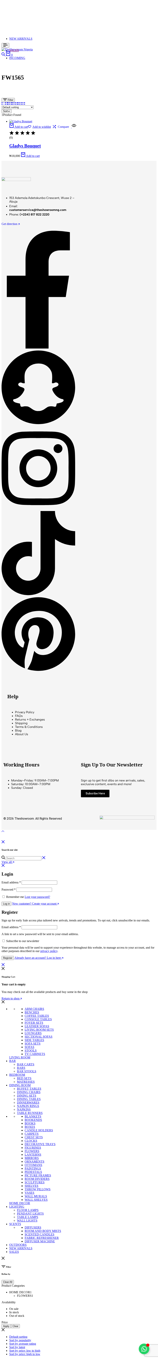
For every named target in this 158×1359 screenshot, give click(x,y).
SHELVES (31, 1185)
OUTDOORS (18, 1244)
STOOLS (31, 1050)
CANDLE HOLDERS (39, 1130)
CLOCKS (31, 1140)
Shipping (21, 723)
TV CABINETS (35, 1054)
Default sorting (18, 1336)
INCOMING (17, 58)
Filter (10, 100)
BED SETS (24, 1078)
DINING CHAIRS (28, 1092)
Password (9, 889)
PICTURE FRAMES (38, 1175)
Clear (15, 1326)
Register (7, 958)
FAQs (19, 716)
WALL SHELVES (36, 1199)
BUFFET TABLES (29, 1088)
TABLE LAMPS (27, 1217)
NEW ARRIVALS (20, 38)
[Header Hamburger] (5, 45)
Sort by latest (17, 1347)
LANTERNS (33, 1154)
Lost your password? (37, 896)
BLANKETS (33, 1116)
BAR (12, 1061)
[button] (18, 126)
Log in (6, 903)
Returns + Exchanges (30, 719)
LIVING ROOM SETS (39, 1029)
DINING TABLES (29, 1099)
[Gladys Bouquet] (20, 121)
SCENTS (15, 1224)
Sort (5, 111)
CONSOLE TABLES (38, 1019)
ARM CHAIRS (34, 1008)
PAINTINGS (33, 1168)
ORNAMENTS (34, 1161)
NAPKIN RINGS (28, 1106)
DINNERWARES (28, 1102)
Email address (11, 882)
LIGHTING (16, 1206)
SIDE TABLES (34, 1040)
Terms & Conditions (29, 727)
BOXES (30, 1126)
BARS (21, 1067)
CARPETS (32, 1133)
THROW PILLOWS (37, 1189)
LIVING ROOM (19, 1057)
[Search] (4, 54)
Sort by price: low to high (24, 1350)
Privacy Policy (24, 712)
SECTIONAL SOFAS (38, 1036)
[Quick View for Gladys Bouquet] (73, 126)
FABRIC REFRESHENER (42, 1237)
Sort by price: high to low (24, 1354)
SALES (14, 1251)
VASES (29, 1192)
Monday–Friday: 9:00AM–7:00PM (35, 780)
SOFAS (29, 1047)
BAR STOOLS (26, 1071)
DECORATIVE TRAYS (40, 1144)
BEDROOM (17, 1074)
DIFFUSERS (33, 1227)
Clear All (7, 1282)
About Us (21, 734)
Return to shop (11, 998)
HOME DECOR (19, 1203)
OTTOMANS (33, 1165)
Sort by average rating (22, 1343)
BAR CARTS (25, 1064)
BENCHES (32, 1012)
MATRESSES (26, 1081)
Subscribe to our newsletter (22, 941)
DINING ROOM (20, 1085)
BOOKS (30, 1123)
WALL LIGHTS (27, 1220)
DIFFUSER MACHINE (40, 1241)
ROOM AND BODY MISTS (43, 1231)
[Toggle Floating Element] (144, 1349)
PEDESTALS (33, 1172)
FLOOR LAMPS (28, 1210)
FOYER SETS (34, 1022)
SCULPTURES (35, 1182)
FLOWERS (32, 1151)
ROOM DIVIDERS (37, 1178)
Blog (18, 730)
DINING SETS (26, 1095)
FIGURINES (33, 1147)
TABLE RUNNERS (30, 1113)
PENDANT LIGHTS (30, 1213)
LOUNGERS (33, 1033)
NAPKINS (24, 1109)
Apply (6, 1326)
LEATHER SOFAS (37, 1026)
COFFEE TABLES (37, 1015)
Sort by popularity (20, 1340)
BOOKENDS (33, 1120)
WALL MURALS (36, 1196)
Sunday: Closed (22, 788)
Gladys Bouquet (25, 145)
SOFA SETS (32, 1043)
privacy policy (48, 951)
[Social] (38, 347)
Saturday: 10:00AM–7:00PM (30, 784)
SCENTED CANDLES (39, 1234)
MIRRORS (32, 1158)
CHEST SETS (34, 1137)
